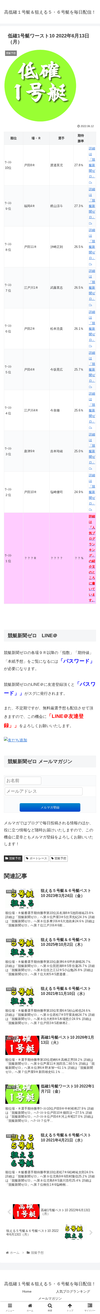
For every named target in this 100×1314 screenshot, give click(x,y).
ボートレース (38, 858)
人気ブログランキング (73, 1291)
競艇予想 (15, 858)
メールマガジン (50, 1298)
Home (27, 1291)
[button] (90, 752)
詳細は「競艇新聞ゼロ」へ (92, 165)
